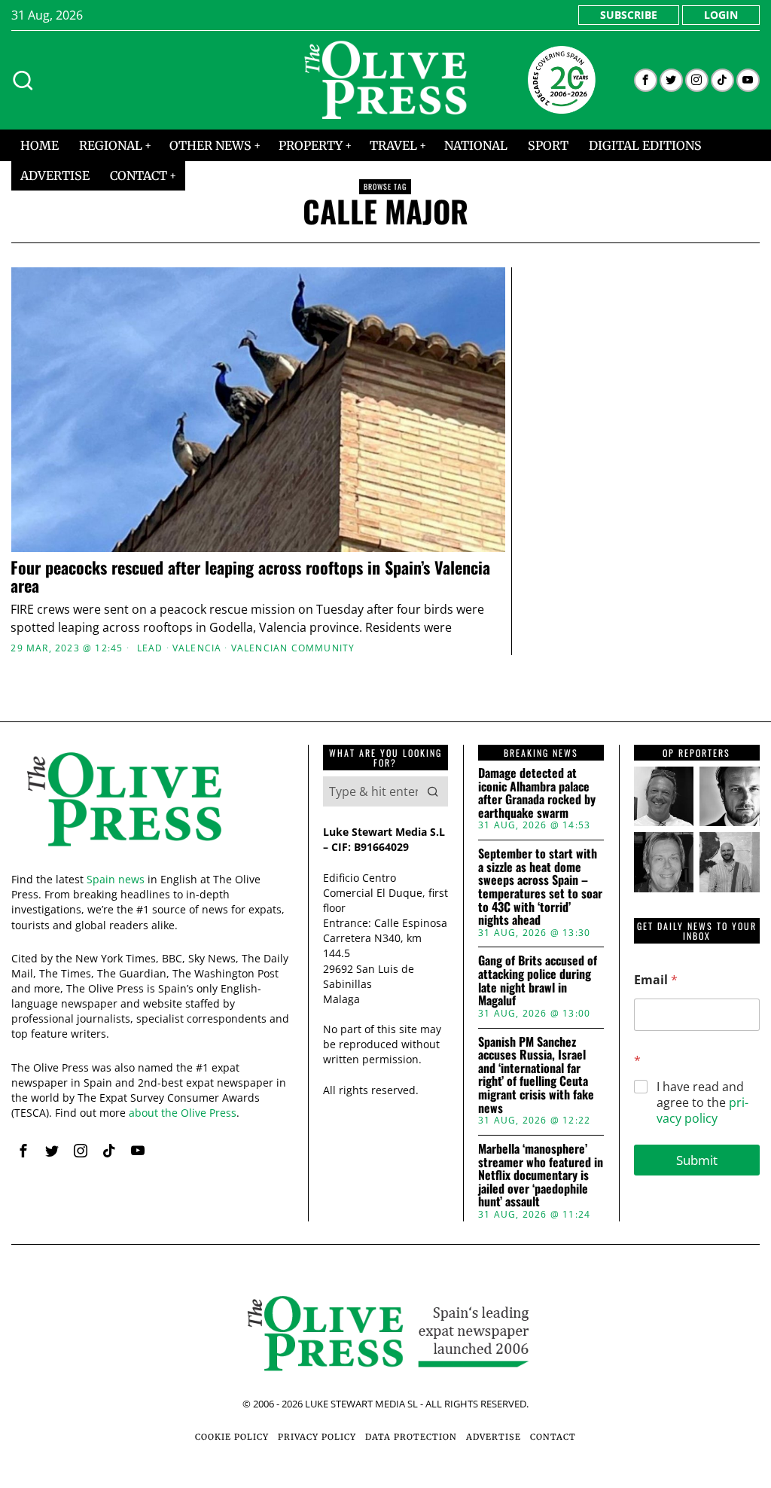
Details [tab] (385, 618)
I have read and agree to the (702, 1102)
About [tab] (611, 618)
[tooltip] (645, 80)
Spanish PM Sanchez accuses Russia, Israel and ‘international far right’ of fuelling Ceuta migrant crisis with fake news (536, 1075)
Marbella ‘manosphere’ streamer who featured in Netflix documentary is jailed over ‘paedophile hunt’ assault (540, 1175)
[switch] (300, 820)
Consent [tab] (159, 618)
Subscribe (628, 15)
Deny (165, 891)
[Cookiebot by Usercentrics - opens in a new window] (647, 576)
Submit (697, 1160)
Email (656, 980)
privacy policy (702, 1110)
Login (721, 15)
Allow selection (385, 891)
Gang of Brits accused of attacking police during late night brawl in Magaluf (537, 980)
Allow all (605, 891)
